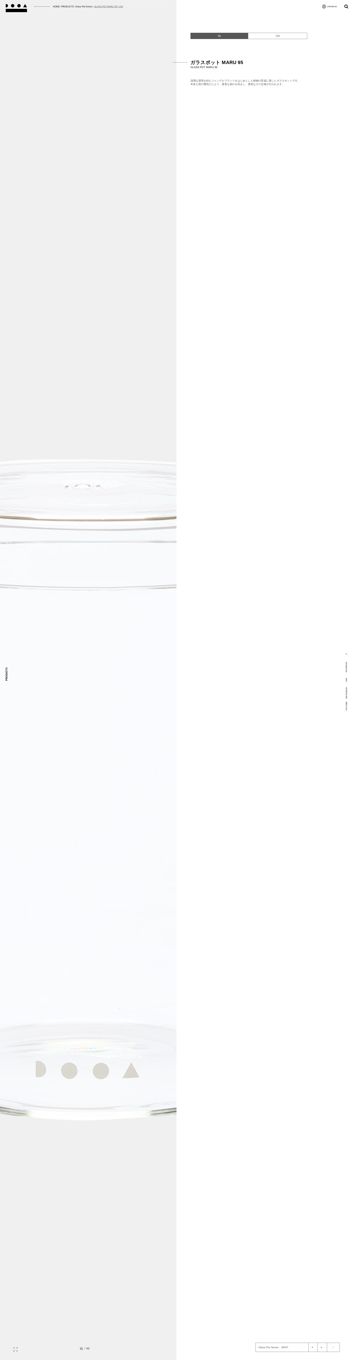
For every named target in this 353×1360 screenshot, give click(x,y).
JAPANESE (332, 7)
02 (87, 1348)
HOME (56, 6)
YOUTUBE (346, 706)
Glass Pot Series (83, 6)
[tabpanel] (265, 63)
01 (81, 1348)
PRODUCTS (67, 6)
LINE (346, 680)
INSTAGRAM (346, 693)
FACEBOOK (346, 667)
